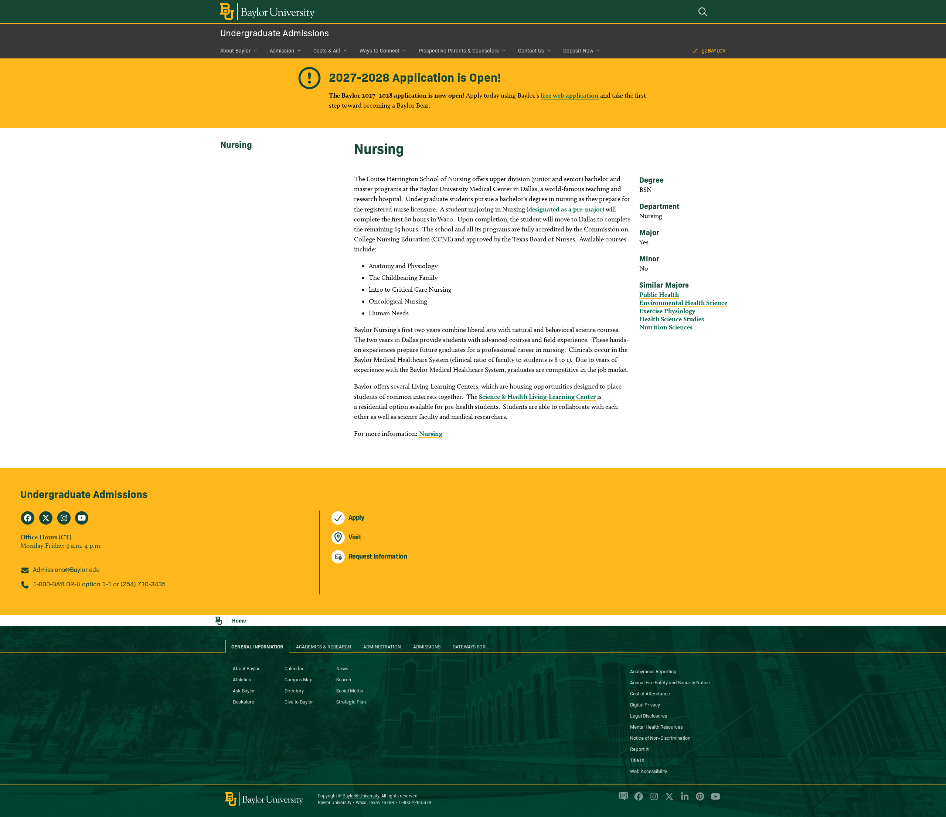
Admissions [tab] (426, 646)
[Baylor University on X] (668, 799)
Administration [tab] (382, 646)
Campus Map (299, 679)
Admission (282, 50)
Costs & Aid (326, 50)
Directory (294, 690)
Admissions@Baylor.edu (66, 569)
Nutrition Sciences (666, 327)
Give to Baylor (299, 701)
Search (343, 679)
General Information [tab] (257, 646)
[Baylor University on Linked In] (683, 799)
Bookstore (243, 701)
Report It (639, 748)
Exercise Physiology (667, 311)
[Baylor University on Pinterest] (698, 799)
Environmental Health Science (683, 302)
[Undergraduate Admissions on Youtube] (81, 518)
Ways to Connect (379, 50)
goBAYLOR (714, 50)
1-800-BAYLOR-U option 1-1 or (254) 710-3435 (99, 583)
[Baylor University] (266, 11)
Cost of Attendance (650, 693)
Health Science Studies (671, 319)
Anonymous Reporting (653, 671)
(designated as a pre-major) (565, 209)
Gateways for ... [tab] (472, 646)
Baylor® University (361, 795)
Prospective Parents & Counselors (459, 50)
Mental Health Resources (656, 726)
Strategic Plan (351, 701)
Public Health (659, 294)
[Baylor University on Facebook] (637, 799)
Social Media (349, 690)
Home (239, 620)
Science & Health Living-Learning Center (537, 396)
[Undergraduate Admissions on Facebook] (27, 518)
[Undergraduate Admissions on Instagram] (64, 518)
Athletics (242, 679)
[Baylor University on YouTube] (714, 799)
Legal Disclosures (648, 715)
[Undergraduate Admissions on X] (45, 518)
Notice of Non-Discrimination (660, 737)
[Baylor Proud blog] (622, 799)
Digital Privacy (645, 704)
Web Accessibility (648, 770)
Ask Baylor (244, 690)
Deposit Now (578, 50)
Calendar (294, 668)
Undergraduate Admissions (274, 32)
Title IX (637, 759)
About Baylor (235, 50)
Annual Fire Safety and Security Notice (670, 682)
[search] (704, 11)
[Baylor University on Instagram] (652, 799)
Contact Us (531, 50)
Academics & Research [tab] (323, 646)
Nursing (236, 144)
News (342, 668)
